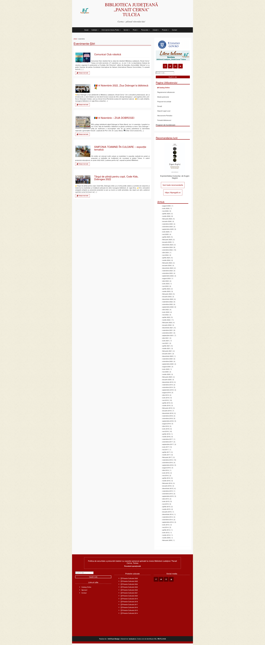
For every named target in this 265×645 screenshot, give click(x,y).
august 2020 (166, 366)
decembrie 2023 (167, 268)
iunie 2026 (165, 208)
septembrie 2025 (167, 229)
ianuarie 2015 (166, 512)
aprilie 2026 (166, 214)
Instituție (94, 30)
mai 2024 (165, 255)
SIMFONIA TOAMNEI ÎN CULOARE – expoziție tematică (120, 148)
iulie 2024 (165, 252)
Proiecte (165, 30)
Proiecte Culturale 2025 (130, 581)
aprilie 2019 (166, 403)
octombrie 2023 (167, 273)
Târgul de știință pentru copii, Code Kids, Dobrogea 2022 (116, 178)
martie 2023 (166, 291)
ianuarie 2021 (166, 354)
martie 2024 (166, 260)
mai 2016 (165, 475)
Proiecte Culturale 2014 (130, 613)
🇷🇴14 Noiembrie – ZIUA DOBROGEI (114, 117)
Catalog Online (86, 587)
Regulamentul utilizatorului (166, 92)
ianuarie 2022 (166, 325)
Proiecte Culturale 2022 (130, 590)
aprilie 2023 (166, 289)
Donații (159, 106)
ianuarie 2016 (166, 486)
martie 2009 (166, 538)
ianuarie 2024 (166, 265)
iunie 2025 (165, 232)
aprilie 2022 (166, 317)
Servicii (126, 30)
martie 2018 (166, 436)
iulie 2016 (165, 470)
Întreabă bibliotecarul (164, 120)
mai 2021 (165, 343)
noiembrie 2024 (167, 247)
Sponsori (84, 590)
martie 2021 (166, 348)
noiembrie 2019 (167, 385)
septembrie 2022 (167, 307)
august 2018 (166, 424)
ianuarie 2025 (166, 242)
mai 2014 (165, 527)
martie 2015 (166, 509)
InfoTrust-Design (114, 639)
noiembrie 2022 (167, 302)
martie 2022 (166, 320)
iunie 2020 (165, 369)
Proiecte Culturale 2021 (130, 593)
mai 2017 (165, 449)
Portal (135, 30)
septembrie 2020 (167, 364)
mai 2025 (165, 234)
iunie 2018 (165, 429)
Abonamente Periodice (164, 116)
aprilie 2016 (166, 478)
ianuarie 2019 (166, 411)
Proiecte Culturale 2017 (130, 604)
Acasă (86, 30)
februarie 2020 (167, 377)
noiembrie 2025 (167, 224)
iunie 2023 (165, 284)
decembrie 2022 (167, 299)
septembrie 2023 (167, 276)
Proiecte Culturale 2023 (130, 587)
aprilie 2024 (166, 258)
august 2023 (166, 278)
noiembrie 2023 (167, 271)
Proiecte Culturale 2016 (130, 607)
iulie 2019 (165, 395)
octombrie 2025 (167, 226)
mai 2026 (165, 211)
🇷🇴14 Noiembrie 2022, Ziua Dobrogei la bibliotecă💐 (121, 87)
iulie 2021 (165, 338)
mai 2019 (165, 400)
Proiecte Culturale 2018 (130, 602)
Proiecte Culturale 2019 (130, 599)
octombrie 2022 (167, 304)
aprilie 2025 (166, 237)
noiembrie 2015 (167, 491)
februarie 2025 (167, 239)
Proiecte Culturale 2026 (130, 578)
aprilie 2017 (166, 452)
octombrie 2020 (167, 361)
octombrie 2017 (167, 442)
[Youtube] (180, 66)
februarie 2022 (167, 322)
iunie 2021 (165, 341)
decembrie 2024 (167, 245)
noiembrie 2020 (167, 359)
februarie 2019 (167, 408)
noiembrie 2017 (167, 439)
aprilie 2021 (166, 346)
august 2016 (166, 468)
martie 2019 (166, 405)
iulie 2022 (165, 309)
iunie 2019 (165, 398)
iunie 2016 (165, 473)
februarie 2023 (167, 294)
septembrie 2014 (167, 522)
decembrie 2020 (167, 356)
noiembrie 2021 (167, 330)
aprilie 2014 (166, 530)
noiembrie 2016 (167, 460)
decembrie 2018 (167, 413)
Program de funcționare (165, 124)
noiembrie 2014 (167, 517)
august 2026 (166, 206)
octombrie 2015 (167, 494)
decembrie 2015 (167, 488)
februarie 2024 (167, 263)
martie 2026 (166, 216)
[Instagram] (175, 66)
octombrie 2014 (167, 519)
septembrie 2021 (167, 335)
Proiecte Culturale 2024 (130, 584)
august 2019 (166, 392)
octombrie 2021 (167, 333)
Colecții (155, 30)
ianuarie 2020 (166, 379)
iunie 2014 (165, 525)
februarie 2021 (167, 351)
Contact (174, 30)
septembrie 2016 (167, 465)
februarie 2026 (167, 219)
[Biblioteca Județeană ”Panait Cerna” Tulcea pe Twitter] (170, 66)
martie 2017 (166, 455)
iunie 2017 (165, 447)
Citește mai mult (83, 73)
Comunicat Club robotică (107, 54)
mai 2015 (165, 504)
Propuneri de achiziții (164, 101)
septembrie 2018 (167, 421)
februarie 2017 (167, 457)
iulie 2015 (165, 499)
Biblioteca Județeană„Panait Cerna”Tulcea (131, 9)
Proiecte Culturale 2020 (130, 596)
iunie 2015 (165, 501)
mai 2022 (165, 315)
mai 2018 (165, 431)
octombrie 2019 (167, 387)
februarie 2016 (167, 483)
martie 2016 (166, 481)
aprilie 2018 (166, 434)
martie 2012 (166, 535)
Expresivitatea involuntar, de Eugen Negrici (174, 176)
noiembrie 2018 (167, 416)
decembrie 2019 (167, 382)
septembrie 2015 (167, 496)
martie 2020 (166, 374)
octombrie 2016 (167, 462)
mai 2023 (165, 286)
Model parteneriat (163, 97)
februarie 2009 (167, 540)
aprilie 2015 (166, 507)
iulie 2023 (165, 281)
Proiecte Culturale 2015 (130, 610)
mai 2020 (165, 372)
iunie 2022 (165, 312)
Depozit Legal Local (163, 111)
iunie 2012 (165, 532)
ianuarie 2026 (166, 221)
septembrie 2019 (167, 390)
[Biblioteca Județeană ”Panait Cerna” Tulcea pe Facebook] (165, 66)
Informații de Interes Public (110, 30)
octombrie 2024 (167, 250)
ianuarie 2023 (166, 296)
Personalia (145, 30)
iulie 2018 (165, 426)
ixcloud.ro (132, 639)
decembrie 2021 (167, 328)
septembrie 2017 (167, 444)
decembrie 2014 (167, 514)
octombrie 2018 (167, 418)
